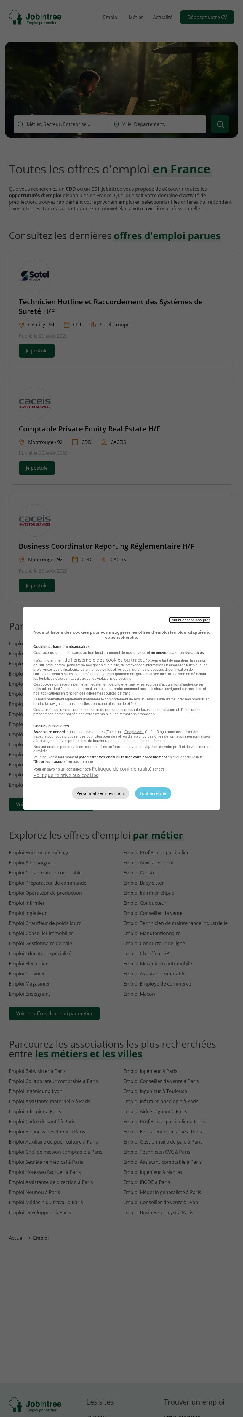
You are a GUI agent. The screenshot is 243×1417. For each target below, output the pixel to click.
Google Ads (133, 732)
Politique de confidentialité (122, 769)
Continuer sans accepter (190, 619)
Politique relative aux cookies (65, 775)
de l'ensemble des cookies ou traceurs (107, 660)
